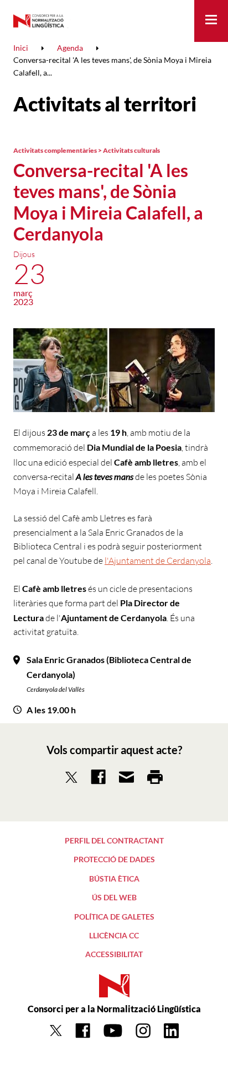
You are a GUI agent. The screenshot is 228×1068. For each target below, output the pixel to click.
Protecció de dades (114, 859)
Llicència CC (114, 935)
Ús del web (114, 897)
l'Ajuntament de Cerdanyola (158, 560)
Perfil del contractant (114, 840)
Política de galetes (114, 916)
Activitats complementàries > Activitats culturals (86, 150)
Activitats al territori (104, 104)
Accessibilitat (114, 954)
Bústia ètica (114, 878)
